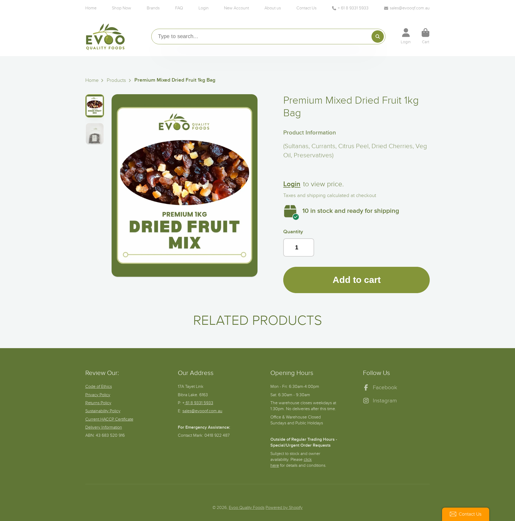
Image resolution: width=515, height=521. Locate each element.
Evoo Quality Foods (246, 507)
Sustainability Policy (102, 411)
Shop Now (121, 8)
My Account (406, 36)
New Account (236, 8)
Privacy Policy (97, 395)
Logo (105, 36)
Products (116, 80)
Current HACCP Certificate (109, 419)
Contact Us (306, 8)
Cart (425, 36)
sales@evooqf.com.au (410, 8)
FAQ (179, 8)
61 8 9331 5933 (199, 403)
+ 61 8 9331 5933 (353, 8)
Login (203, 8)
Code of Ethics (98, 386)
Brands (153, 8)
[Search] (377, 36)
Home (91, 8)
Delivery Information (103, 427)
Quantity (293, 231)
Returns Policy (98, 403)
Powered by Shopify (284, 507)
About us (272, 8)
